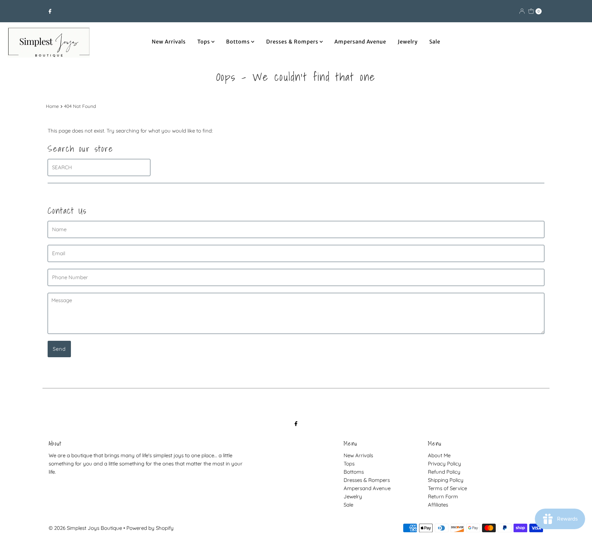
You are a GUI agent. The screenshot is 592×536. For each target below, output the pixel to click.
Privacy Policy (444, 463)
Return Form (443, 496)
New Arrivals (169, 41)
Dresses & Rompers (293, 41)
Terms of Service (447, 488)
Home (52, 106)
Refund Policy (444, 472)
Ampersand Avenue (360, 41)
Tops (204, 41)
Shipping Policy (446, 480)
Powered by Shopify (150, 528)
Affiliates (438, 504)
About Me (439, 455)
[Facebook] (50, 11)
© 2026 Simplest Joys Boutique (85, 528)
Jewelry (408, 41)
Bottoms (238, 41)
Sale (434, 41)
